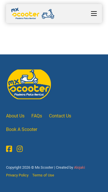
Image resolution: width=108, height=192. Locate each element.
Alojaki (79, 167)
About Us (15, 116)
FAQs (36, 116)
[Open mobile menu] (94, 13)
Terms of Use (43, 175)
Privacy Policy (17, 175)
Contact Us (60, 116)
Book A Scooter (21, 129)
